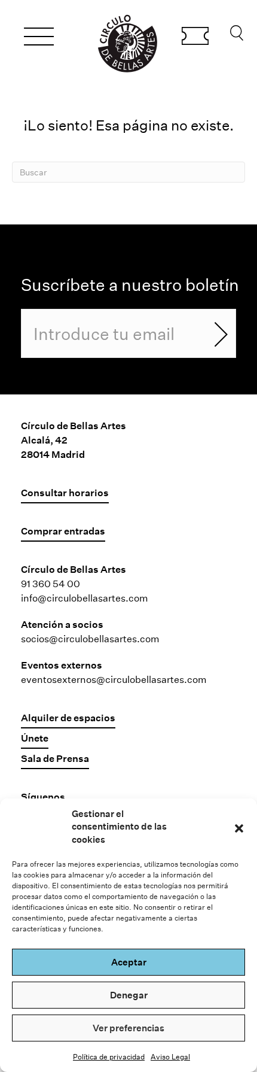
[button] (239, 827)
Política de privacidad (109, 1056)
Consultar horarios (65, 492)
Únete (34, 737)
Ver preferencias (128, 1028)
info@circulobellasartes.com (84, 597)
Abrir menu (39, 38)
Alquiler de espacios (68, 717)
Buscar (236, 36)
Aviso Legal (170, 1056)
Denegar (129, 995)
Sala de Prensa (55, 758)
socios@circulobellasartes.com (90, 638)
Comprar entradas (195, 37)
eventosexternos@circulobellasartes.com (114, 679)
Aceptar (128, 962)
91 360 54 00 (50, 583)
